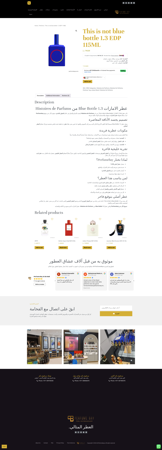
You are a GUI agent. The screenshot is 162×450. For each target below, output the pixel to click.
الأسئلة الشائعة (70, 10)
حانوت (62, 10)
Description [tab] (40, 96)
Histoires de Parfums (103, 88)
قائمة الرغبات (88, 10)
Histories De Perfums (116, 88)
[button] (76, 30)
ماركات (47, 10)
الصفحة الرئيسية (32, 10)
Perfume (41, 26)
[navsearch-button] (29, 3)
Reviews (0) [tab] (65, 96)
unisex (93, 90)
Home (36, 26)
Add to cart (87, 82)
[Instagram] (126, 3)
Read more (63, 248)
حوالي (41, 10)
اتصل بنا (79, 10)
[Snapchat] (129, 3)
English (4, 446)
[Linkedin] (134, 3)
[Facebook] (124, 3)
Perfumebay (115, 206)
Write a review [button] (39, 284)
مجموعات (55, 10)
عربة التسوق (97, 10)
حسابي (106, 10)
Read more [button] (60, 288)
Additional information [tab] (53, 96)
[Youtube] (131, 3)
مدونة (30, 14)
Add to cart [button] (39, 248)
